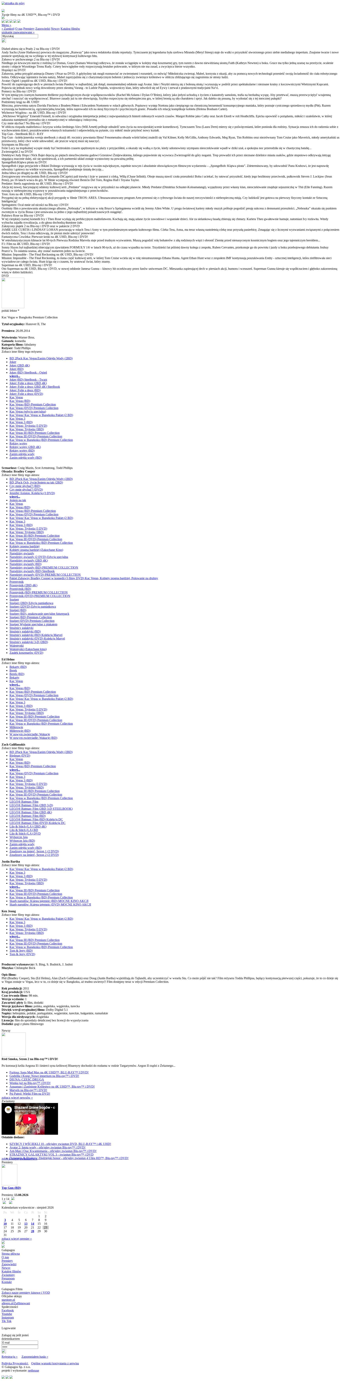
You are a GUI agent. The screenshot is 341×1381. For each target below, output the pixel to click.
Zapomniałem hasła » (35, 1356)
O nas (18, 28)
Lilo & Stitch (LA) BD (23, 830)
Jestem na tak (17, 500)
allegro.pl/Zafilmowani (16, 1303)
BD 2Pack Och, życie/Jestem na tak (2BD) (36, 482)
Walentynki (16, 645)
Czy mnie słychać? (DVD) (26, 489)
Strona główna (11, 1253)
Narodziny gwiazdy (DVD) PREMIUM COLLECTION (45, 574)
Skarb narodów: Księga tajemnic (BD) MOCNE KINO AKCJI (48, 901)
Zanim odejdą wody (22, 454)
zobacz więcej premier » (17, 1238)
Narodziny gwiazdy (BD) (25, 564)
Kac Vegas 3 (17, 418)
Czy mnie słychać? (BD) (24, 486)
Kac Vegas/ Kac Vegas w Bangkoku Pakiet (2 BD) (41, 415)
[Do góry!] (13, 3)
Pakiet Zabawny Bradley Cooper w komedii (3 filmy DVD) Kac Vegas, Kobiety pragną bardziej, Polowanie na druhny (83, 578)
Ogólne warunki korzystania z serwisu (55, 1363)
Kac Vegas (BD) (19, 401)
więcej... (14, 376)
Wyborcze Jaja (18, 837)
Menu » (6, 25)
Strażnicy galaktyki (21, 628)
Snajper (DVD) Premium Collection (31, 620)
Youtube (7, 1314)
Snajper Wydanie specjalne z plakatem (33, 624)
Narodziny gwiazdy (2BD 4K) (28, 560)
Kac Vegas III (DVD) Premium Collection (35, 436)
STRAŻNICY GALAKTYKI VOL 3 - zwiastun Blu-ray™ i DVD (51, 1154)
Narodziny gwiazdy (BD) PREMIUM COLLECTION (43, 567)
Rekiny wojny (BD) (22, 450)
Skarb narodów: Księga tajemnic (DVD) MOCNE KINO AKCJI (50, 904)
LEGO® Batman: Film (23, 801)
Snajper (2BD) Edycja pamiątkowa (31, 603)
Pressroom (8, 1278)
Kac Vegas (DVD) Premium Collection (33, 408)
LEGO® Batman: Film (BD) (27, 815)
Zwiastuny (8, 1275)
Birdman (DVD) (19, 755)
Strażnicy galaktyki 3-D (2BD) (28, 642)
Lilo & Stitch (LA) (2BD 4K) (27, 826)
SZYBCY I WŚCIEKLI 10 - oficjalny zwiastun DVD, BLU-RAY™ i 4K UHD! (60, 1144)
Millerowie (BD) (19, 730)
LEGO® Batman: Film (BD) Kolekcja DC (36, 819)
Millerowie (16, 727)
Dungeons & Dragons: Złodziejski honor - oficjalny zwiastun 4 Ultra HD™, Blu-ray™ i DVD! (68, 1158)
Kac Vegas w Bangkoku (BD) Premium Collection (41, 440)
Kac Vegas (16, 397)
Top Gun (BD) (11, 1187)
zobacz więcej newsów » (17, 1097)
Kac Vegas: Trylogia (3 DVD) (28, 425)
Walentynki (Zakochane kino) (28, 649)
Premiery (29, 28)
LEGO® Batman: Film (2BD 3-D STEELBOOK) (41, 808)
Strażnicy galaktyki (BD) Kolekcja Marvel (35, 635)
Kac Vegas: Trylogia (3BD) (26, 429)
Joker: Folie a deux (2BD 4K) (28, 383)
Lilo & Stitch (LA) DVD (25, 833)
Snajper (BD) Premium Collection (30, 617)
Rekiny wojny (18, 443)
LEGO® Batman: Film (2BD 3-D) (31, 805)
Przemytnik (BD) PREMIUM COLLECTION (38, 592)
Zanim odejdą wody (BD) (25, 457)
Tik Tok (6, 1321)
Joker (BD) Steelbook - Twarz (28, 379)
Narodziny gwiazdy (21, 553)
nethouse (33, 1370)
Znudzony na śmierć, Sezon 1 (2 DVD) (34, 851)
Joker (12, 362)
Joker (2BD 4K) (19, 365)
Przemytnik (16, 581)
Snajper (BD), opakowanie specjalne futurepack (39, 613)
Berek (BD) (16, 674)
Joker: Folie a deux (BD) (24, 390)
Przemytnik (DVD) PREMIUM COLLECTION (39, 596)
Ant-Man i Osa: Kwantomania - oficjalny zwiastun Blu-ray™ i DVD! (52, 1151)
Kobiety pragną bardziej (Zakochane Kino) (36, 549)
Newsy (55, 28)
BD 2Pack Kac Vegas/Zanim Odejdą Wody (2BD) (41, 358)
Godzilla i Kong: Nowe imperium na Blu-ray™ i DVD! (44, 1076)
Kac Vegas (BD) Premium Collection (32, 404)
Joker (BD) (16, 369)
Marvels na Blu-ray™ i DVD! (28, 1090)
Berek (13, 670)
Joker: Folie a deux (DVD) (26, 393)
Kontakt (7, 1282)
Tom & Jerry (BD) (21, 950)
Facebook (8, 1310)
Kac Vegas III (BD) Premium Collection (34, 432)
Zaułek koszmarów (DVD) (26, 652)
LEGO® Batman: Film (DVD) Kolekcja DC (37, 823)
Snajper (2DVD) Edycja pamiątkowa (32, 606)
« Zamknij (8, 28)
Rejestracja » (10, 1356)
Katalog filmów (70, 28)
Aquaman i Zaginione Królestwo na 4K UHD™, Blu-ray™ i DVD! (52, 1086)
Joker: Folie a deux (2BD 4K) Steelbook (34, 386)
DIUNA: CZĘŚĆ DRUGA (26, 1079)
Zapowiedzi (42, 28)
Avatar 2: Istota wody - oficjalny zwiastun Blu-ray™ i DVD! (47, 1147)
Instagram (8, 1317)
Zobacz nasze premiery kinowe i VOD (26, 1292)
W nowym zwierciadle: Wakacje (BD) (33, 737)
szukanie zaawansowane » (18, 32)
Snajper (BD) (17, 610)
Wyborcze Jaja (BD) (22, 840)
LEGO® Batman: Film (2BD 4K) (30, 812)
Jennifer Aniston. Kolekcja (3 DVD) (32, 493)
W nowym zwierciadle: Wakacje (29, 734)
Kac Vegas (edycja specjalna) (27, 411)
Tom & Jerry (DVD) (22, 954)
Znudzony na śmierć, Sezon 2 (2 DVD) (34, 854)
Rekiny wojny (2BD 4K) (25, 447)
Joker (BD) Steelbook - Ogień (28, 372)
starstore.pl (8, 1299)
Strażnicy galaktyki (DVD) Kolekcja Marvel (37, 638)
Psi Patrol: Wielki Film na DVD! (29, 1093)
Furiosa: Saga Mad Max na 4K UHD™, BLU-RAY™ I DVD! (49, 1072)
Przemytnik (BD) (20, 589)
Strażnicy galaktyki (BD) (25, 631)
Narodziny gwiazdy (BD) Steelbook (32, 571)
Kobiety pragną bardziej (24, 546)
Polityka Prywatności (15, 1363)
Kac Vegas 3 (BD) (21, 422)
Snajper (14, 599)
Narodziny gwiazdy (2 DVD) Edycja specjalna (38, 557)
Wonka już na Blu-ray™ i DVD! (30, 1083)
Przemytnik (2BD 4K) (23, 585)
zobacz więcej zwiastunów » (19, 1158)
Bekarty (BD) (18, 667)
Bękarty (14, 677)
